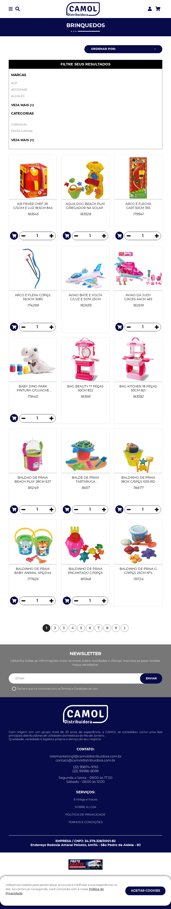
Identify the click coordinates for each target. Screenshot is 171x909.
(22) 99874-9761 (85, 767)
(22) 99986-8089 (85, 771)
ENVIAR (151, 678)
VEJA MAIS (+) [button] (22, 105)
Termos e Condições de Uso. (79, 688)
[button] (11, 9)
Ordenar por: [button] (103, 49)
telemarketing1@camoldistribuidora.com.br (86, 756)
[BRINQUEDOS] (83, 8)
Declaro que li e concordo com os (57, 688)
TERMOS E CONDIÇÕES (85, 822)
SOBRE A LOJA (85, 807)
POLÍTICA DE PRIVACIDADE (85, 814)
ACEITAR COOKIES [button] (145, 890)
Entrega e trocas (85, 799)
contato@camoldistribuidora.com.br (85, 760)
